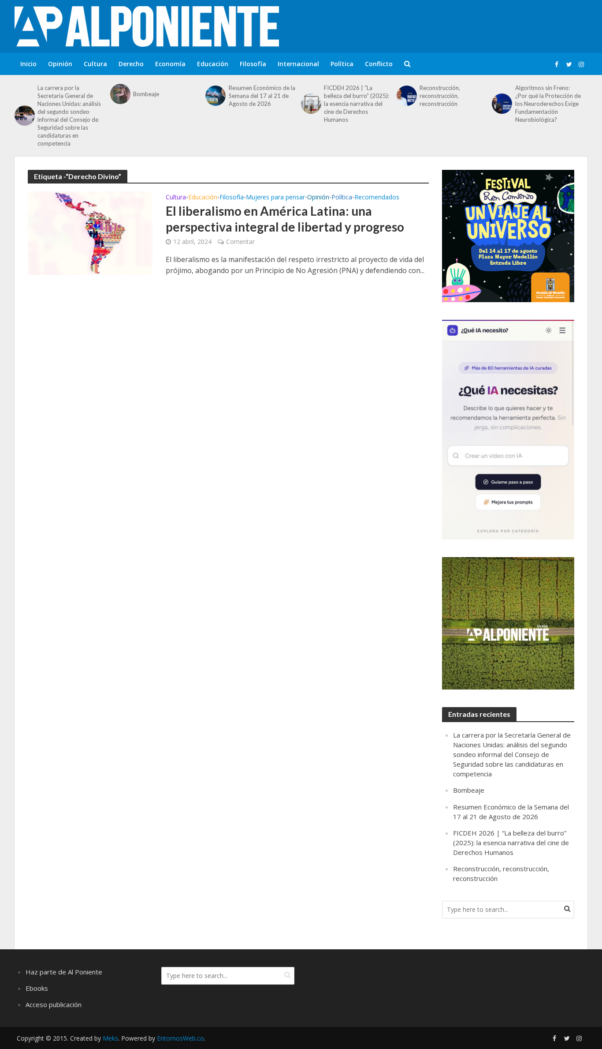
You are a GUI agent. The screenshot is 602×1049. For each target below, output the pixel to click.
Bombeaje (146, 93)
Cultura (95, 64)
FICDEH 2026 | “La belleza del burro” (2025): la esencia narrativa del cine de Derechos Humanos (356, 103)
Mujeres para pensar (275, 197)
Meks (110, 1038)
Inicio (28, 64)
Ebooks (37, 988)
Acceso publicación (54, 1004)
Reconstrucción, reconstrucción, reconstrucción (440, 95)
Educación (212, 64)
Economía (170, 64)
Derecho (131, 64)
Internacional (298, 64)
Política (342, 64)
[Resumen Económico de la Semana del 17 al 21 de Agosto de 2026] (214, 96)
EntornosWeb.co (180, 1038)
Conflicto (379, 64)
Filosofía (253, 64)
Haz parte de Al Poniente (64, 971)
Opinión (60, 64)
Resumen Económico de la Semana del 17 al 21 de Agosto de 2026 (262, 95)
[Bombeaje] (119, 94)
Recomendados (376, 197)
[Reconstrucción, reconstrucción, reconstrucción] (406, 96)
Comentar (240, 241)
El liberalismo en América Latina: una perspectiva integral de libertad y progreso (285, 218)
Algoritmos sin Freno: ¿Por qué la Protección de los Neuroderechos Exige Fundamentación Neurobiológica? (548, 103)
